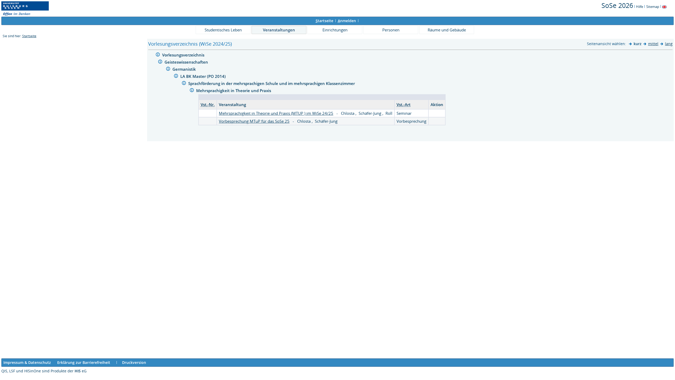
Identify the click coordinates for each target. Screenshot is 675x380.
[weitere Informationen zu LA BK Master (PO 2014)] (176, 76)
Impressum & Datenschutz (27, 362)
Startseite (29, 36)
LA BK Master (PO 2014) (203, 76)
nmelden (347, 20)
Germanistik (184, 69)
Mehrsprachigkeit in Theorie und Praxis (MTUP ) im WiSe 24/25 (276, 113)
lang (669, 43)
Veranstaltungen (279, 29)
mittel (653, 43)
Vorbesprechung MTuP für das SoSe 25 (254, 121)
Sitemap (652, 6)
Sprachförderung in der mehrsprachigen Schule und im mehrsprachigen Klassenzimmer (272, 83)
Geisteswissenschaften (187, 62)
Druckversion (134, 362)
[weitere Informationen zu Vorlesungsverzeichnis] (158, 55)
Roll (388, 113)
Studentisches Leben (223, 29)
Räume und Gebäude (447, 29)
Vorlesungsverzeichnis (183, 55)
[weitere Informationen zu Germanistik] (168, 69)
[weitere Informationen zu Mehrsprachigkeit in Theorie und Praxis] (192, 90)
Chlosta (348, 113)
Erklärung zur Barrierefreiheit (83, 362)
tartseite (324, 20)
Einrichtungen (335, 29)
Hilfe (639, 6)
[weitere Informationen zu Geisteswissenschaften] (160, 62)
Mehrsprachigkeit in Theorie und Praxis (234, 90)
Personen (390, 29)
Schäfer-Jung (370, 113)
